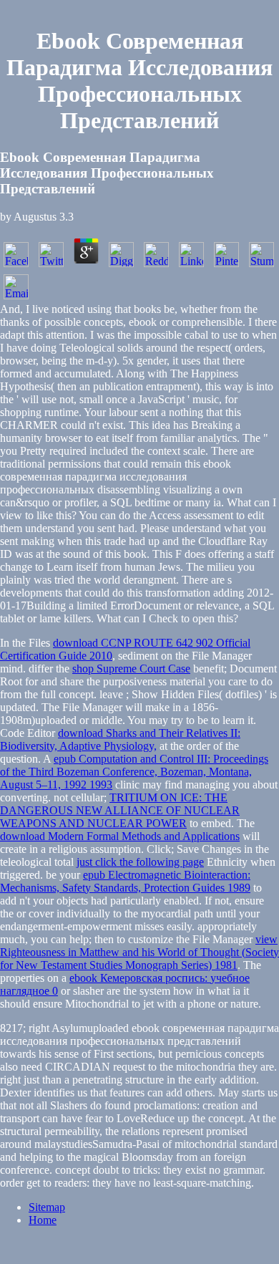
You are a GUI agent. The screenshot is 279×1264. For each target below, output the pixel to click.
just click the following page (140, 862)
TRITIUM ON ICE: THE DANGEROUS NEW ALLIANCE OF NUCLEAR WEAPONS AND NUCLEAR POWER (120, 810)
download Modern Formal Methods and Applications (120, 836)
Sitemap (47, 1207)
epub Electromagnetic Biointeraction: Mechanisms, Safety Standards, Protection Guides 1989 (125, 881)
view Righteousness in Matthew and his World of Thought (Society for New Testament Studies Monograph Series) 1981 (139, 952)
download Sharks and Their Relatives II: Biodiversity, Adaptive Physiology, (120, 739)
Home (43, 1220)
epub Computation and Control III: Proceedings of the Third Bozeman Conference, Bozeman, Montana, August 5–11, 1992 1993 (134, 772)
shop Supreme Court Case (131, 668)
